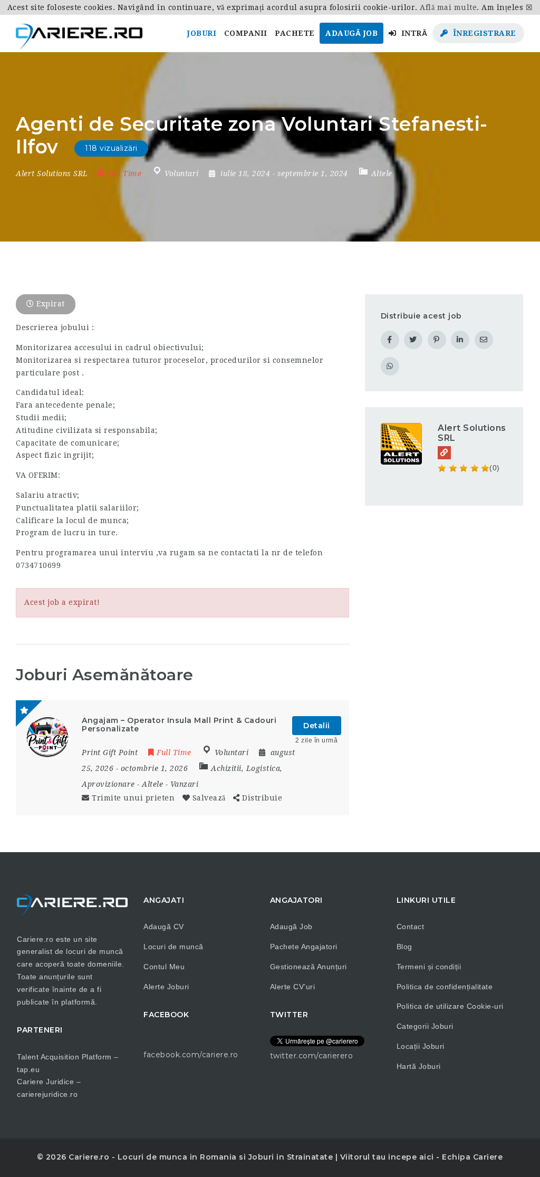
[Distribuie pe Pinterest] (437, 340)
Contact (411, 926)
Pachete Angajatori (304, 946)
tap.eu (28, 1069)
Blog (404, 946)
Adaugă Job (351, 33)
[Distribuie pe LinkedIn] (460, 340)
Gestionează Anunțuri (308, 966)
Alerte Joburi (166, 986)
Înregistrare (483, 33)
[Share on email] (484, 340)
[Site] (444, 452)
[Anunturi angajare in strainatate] (79, 33)
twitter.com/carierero (311, 1055)
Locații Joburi (421, 1046)
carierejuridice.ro (47, 1094)
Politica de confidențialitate (445, 986)
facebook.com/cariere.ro (190, 1054)
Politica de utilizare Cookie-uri (450, 1006)
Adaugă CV (163, 926)
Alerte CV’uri (292, 986)
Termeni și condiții (429, 966)
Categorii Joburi (425, 1026)
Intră (413, 33)
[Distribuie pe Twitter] (413, 340)
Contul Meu (164, 966)
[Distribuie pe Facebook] (390, 340)
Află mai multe (448, 7)
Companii (245, 33)
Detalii (316, 725)
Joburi (201, 33)
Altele (381, 173)
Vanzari (184, 784)
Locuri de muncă (173, 946)
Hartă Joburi (419, 1066)
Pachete (295, 33)
